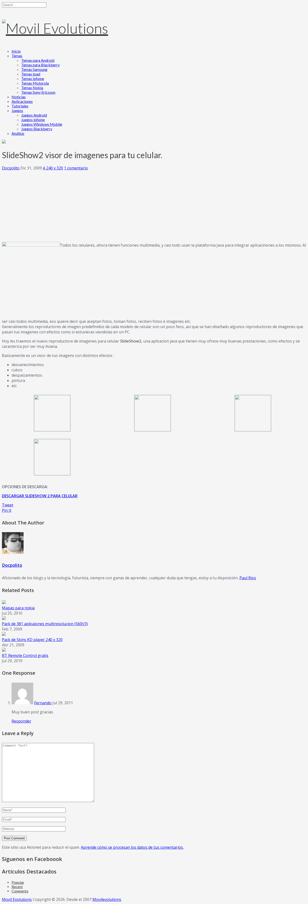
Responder (21, 721)
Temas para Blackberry (40, 64)
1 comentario (76, 168)
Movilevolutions (106, 899)
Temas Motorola (35, 83)
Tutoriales (20, 106)
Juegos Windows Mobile (41, 124)
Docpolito (10, 168)
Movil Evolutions (17, 899)
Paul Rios (247, 577)
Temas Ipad (30, 74)
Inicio (16, 51)
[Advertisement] (154, 204)
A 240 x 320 (53, 168)
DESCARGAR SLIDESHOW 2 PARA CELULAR (39, 496)
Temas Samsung (34, 69)
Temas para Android (37, 60)
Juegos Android (34, 115)
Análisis (18, 133)
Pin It (6, 510)
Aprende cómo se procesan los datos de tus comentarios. (132, 847)
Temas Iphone (32, 78)
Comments (20, 891)
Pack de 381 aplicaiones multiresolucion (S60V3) (45, 623)
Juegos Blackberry (36, 128)
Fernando (42, 702)
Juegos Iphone (33, 119)
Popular (18, 882)
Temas (17, 55)
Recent (17, 887)
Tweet (7, 505)
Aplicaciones (22, 101)
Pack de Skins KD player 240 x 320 (32, 639)
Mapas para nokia (18, 608)
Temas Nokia (32, 87)
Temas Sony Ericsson (38, 92)
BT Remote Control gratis (25, 655)
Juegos (17, 110)
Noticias (19, 96)
